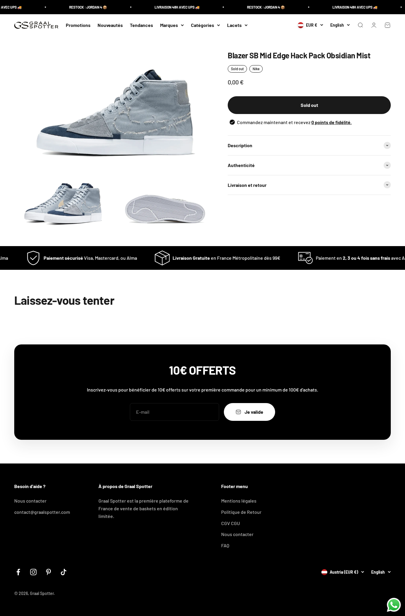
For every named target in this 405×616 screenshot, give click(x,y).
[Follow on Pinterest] (48, 572)
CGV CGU (230, 523)
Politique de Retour (241, 512)
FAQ (225, 545)
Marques (169, 25)
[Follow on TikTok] (64, 572)
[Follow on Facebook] (18, 572)
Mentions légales (238, 500)
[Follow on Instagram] (33, 572)
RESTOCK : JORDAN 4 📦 (81, 7)
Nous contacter (30, 500)
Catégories (202, 25)
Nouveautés (110, 25)
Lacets (234, 25)
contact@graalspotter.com (42, 512)
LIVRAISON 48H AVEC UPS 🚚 (169, 7)
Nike (256, 69)
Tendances (141, 25)
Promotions (78, 25)
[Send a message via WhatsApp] (394, 605)
